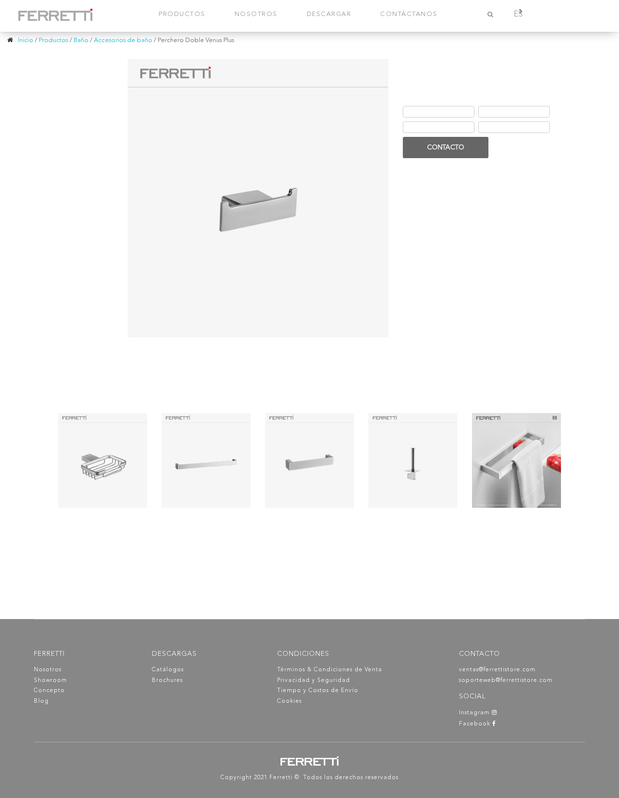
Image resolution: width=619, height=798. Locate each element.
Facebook (475, 724)
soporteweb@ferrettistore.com (506, 680)
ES (518, 14)
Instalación (498, 112)
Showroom (50, 680)
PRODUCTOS (182, 14)
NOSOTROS (256, 14)
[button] (482, 133)
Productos (53, 40)
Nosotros (47, 670)
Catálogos (168, 670)
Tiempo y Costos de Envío (317, 691)
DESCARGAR (329, 14)
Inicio (25, 40)
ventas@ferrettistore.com (497, 670)
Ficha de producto (433, 112)
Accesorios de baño (123, 40)
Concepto (49, 691)
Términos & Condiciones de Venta (329, 670)
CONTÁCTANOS (409, 14)
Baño (81, 40)
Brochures (167, 680)
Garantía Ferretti (430, 127)
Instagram (475, 713)
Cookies (289, 701)
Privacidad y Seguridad (313, 680)
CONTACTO (445, 147)
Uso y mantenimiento (512, 127)
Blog (41, 701)
